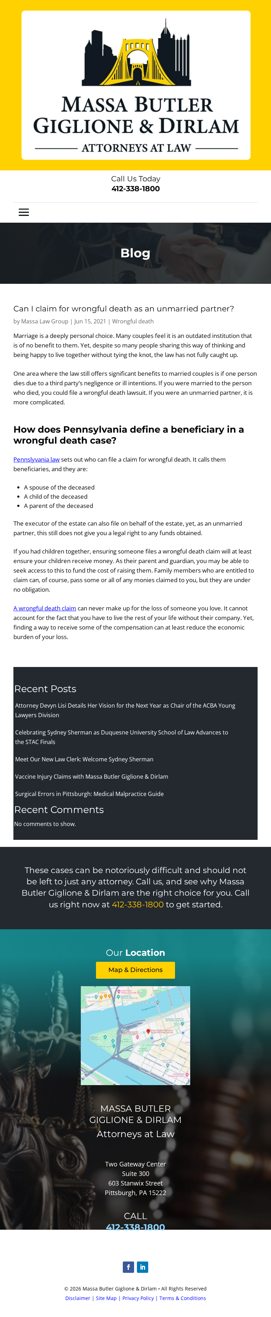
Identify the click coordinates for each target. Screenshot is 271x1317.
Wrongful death (133, 321)
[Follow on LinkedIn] (142, 1267)
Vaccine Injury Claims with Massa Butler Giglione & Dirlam (91, 776)
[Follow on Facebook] (128, 1267)
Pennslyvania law (36, 459)
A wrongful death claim (44, 608)
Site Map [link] (106, 1298)
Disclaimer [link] (77, 1298)
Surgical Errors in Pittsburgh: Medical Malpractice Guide (89, 794)
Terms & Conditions (182, 1298)
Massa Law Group (44, 321)
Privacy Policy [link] (138, 1298)
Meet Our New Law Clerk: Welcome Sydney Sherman (84, 759)
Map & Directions (135, 970)
